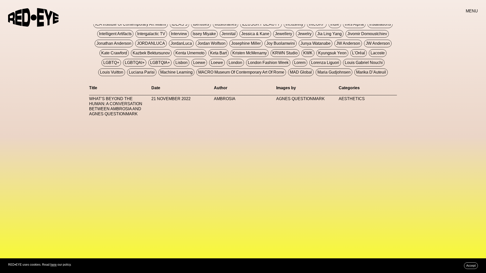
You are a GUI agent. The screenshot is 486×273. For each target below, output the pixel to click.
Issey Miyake (204, 34)
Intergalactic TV (151, 34)
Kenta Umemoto (190, 53)
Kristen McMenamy (249, 53)
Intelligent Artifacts (115, 34)
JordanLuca (181, 43)
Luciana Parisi (142, 72)
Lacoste (378, 53)
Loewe (199, 62)
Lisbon (181, 62)
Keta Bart (218, 53)
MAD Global (301, 72)
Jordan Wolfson (211, 43)
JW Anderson (348, 43)
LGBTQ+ (111, 62)
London (235, 62)
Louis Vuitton (111, 72)
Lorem (300, 62)
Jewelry (305, 34)
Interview (179, 34)
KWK (308, 53)
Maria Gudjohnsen (334, 72)
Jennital (228, 34)
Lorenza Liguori (325, 62)
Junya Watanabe (315, 43)
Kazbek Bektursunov (151, 53)
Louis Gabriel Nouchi (364, 62)
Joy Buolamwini (280, 43)
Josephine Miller (246, 43)
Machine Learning (176, 72)
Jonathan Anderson (113, 43)
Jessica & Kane (255, 34)
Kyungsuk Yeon (332, 53)
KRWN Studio (285, 53)
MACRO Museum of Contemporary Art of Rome (241, 72)
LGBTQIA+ (160, 62)
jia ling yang (329, 34)
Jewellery (283, 34)
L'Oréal (358, 53)
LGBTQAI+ (135, 62)
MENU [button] (472, 11)
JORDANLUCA (151, 43)
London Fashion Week (268, 62)
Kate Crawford (114, 53)
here (53, 264)
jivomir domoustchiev (367, 34)
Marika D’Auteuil (371, 72)
